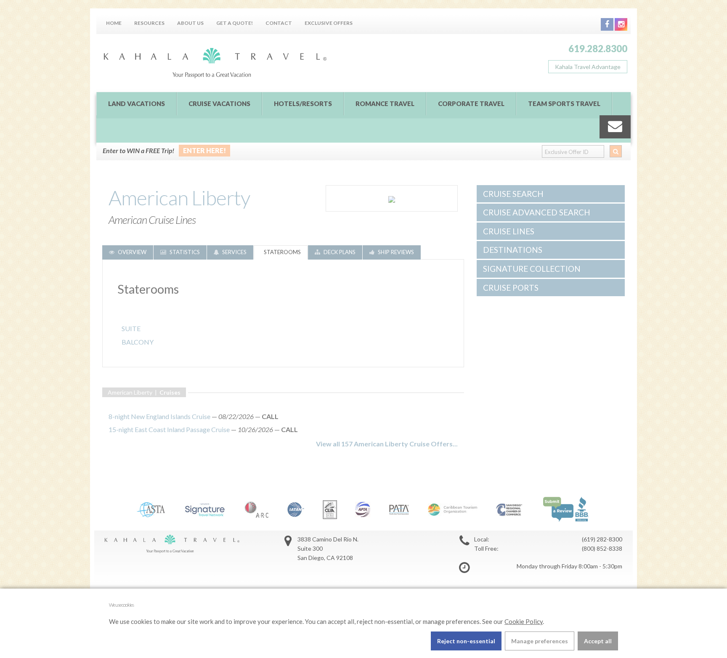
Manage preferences (539, 641)
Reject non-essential (466, 641)
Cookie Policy (523, 621)
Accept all (598, 641)
